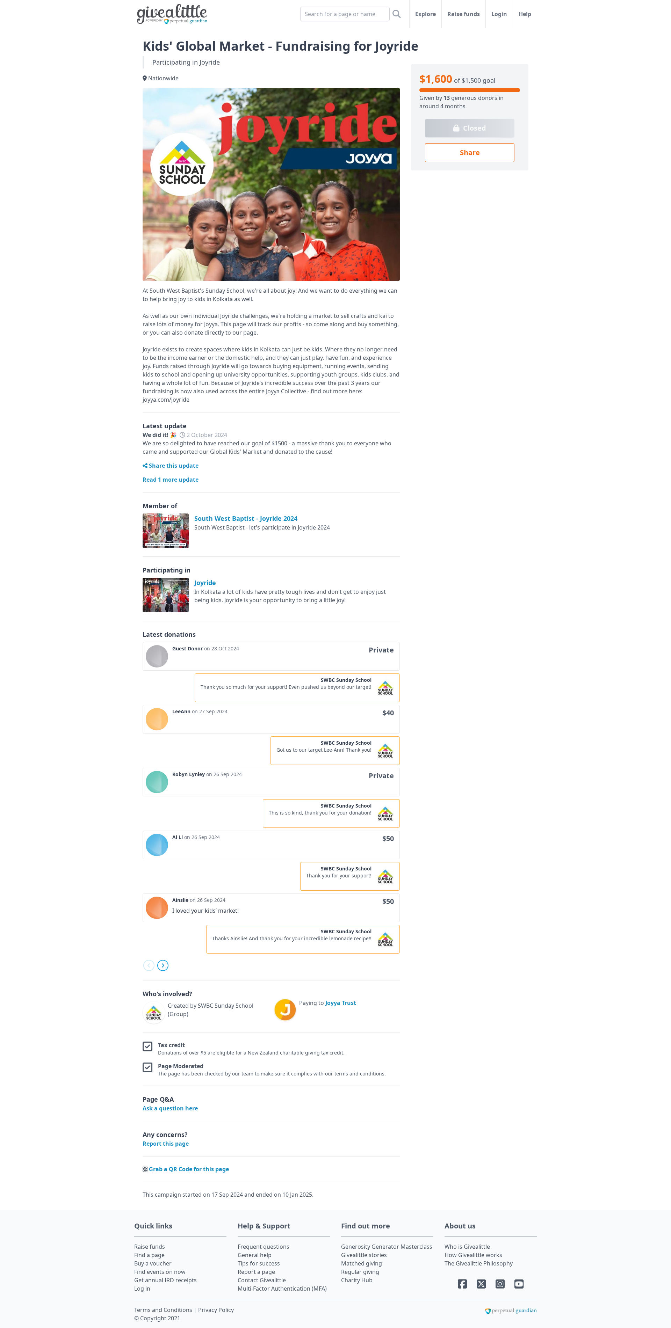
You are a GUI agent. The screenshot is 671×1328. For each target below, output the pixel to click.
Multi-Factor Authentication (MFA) (282, 1288)
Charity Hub (357, 1280)
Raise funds (463, 14)
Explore (425, 14)
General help (255, 1255)
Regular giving (360, 1272)
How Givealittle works (473, 1255)
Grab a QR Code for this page (189, 1169)
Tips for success (259, 1263)
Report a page (256, 1272)
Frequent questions (263, 1246)
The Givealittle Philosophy (479, 1263)
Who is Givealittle (467, 1246)
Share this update (173, 465)
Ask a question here (170, 1108)
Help (525, 14)
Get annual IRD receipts (165, 1280)
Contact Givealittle (262, 1280)
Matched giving (361, 1263)
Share (470, 152)
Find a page (149, 1255)
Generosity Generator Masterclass (386, 1246)
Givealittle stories (364, 1255)
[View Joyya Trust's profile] (285, 1011)
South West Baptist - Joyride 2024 (245, 518)
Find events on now (160, 1272)
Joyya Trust (340, 1003)
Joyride (205, 582)
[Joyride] (166, 595)
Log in (142, 1288)
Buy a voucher (153, 1263)
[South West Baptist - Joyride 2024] (166, 530)
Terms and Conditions (164, 1310)
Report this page (166, 1143)
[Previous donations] (149, 965)
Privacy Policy (216, 1310)
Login (499, 14)
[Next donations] (163, 965)
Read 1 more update (171, 479)
